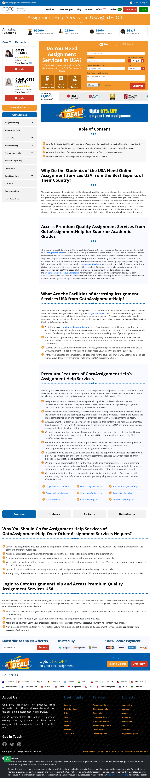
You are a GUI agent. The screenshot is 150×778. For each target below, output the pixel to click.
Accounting (126, 717)
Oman (48, 686)
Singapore (74, 272)
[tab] (19, 514)
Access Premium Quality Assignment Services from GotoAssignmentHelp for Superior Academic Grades (90, 148)
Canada (51, 272)
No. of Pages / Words (135, 57)
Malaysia (65, 272)
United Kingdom (108, 686)
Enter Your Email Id (94, 50)
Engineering (127, 705)
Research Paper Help (14, 160)
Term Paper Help (12, 199)
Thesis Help (10, 168)
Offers (99, 9)
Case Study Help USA (89, 499)
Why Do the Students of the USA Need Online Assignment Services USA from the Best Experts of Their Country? (94, 144)
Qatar (61, 686)
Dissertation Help (12, 130)
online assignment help (75, 327)
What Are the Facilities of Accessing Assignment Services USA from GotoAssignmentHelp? (84, 152)
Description (19, 514)
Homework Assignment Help (125, 486)
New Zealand (31, 686)
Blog (79, 9)
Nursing (125, 713)
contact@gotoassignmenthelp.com (20, 2)
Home (68, 22)
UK (46, 272)
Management (127, 721)
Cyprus (40, 681)
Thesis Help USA (53, 499)
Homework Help (11, 145)
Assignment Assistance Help (58, 486)
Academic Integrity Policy (136, 751)
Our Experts (89, 514)
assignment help (55, 252)
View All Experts (19, 107)
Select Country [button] (139, 2)
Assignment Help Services (57, 493)
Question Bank (70, 709)
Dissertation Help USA (122, 493)
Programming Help (13, 153)
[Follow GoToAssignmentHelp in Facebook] (4, 744)
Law (123, 725)
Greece (71, 681)
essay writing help (92, 264)
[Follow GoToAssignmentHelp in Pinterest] (19, 744)
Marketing (126, 709)
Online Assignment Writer (91, 486)
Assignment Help (12, 122)
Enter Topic (91, 57)
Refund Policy (104, 751)
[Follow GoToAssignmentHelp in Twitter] (12, 744)
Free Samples (66, 9)
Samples (67, 721)
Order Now (139, 663)
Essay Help (9, 138)
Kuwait (124, 681)
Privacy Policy (89, 751)
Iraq (96, 681)
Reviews (113, 9)
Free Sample (54, 514)
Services (50, 9)
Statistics (126, 729)
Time (129, 65)
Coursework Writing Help (91, 493)
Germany (56, 681)
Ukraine (138, 686)
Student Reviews (127, 514)
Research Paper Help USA (123, 499)
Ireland (109, 681)
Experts (88, 9)
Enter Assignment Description (98, 73)
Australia (10, 681)
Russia (58, 272)
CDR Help (9, 183)
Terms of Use (117, 751)
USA (74, 22)
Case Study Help (12, 176)
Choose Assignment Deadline (98, 65)
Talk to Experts (117, 663)
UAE (90, 686)
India (84, 681)
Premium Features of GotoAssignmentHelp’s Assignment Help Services (77, 156)
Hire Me (19, 69)
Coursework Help (12, 191)
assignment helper (96, 313)
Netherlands (11, 686)
